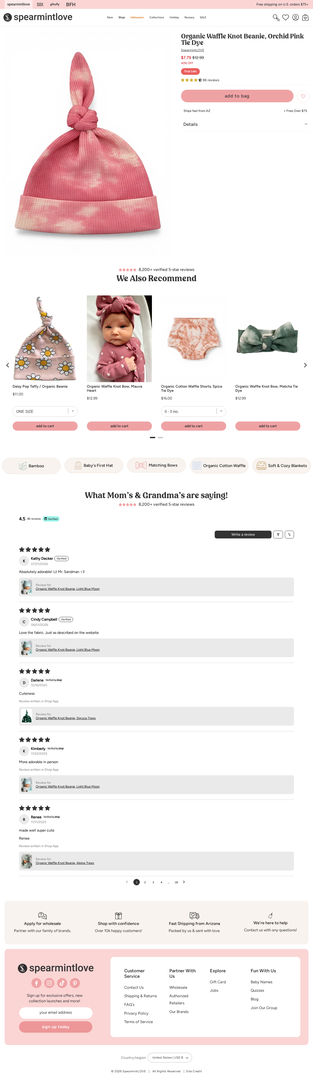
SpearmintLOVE (192, 50)
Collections (156, 17)
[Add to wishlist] (303, 96)
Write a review (243, 534)
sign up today (56, 1026)
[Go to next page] (185, 882)
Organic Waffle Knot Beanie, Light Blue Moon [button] (68, 589)
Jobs (214, 990)
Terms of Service (138, 1021)
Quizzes (257, 990)
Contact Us (134, 987)
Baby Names (261, 981)
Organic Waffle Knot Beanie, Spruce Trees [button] (66, 718)
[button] (122, 17)
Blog (254, 999)
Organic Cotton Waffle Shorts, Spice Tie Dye (191, 388)
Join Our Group (264, 1007)
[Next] (305, 365)
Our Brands (179, 1011)
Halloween (137, 17)
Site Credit (194, 1071)
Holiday (174, 17)
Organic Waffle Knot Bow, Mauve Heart (114, 388)
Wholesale (178, 987)
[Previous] (8, 365)
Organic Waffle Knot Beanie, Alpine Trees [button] (65, 863)
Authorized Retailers (178, 999)
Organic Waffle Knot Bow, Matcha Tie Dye (266, 388)
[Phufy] (55, 4)
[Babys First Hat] (71, 4)
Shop (121, 17)
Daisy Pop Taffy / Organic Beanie (40, 386)
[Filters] (278, 534)
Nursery (189, 17)
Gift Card (218, 981)
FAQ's (129, 1004)
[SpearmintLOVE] (19, 4)
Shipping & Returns (140, 996)
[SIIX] (40, 4)
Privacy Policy (136, 1013)
